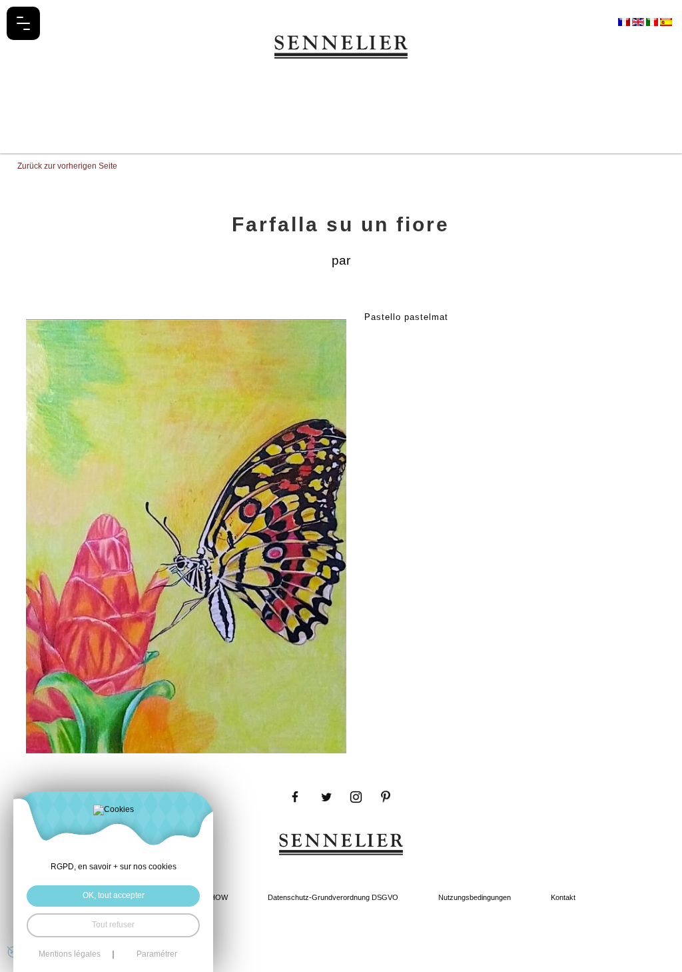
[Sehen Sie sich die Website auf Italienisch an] (653, 21)
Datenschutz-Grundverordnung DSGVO (333, 897)
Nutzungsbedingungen (474, 897)
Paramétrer (157, 955)
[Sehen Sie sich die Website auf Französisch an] (625, 21)
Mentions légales (70, 955)
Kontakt (563, 897)
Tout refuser (113, 924)
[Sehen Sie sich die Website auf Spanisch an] (666, 21)
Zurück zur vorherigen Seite (67, 166)
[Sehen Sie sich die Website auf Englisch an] (639, 21)
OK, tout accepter (114, 895)
